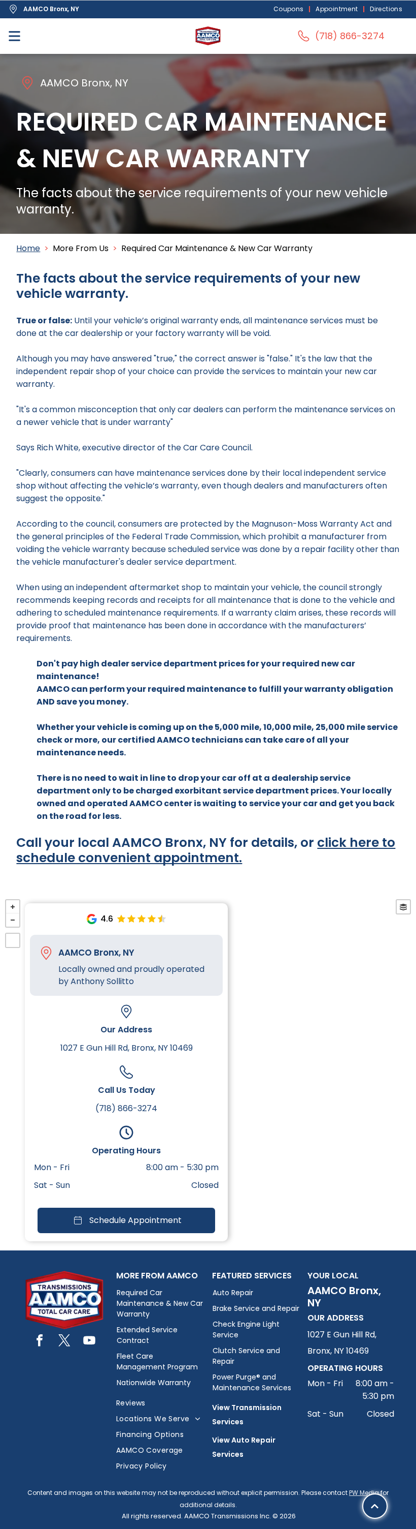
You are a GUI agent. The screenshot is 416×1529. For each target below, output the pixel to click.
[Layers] (403, 906)
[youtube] (89, 1341)
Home (28, 248)
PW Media (364, 1492)
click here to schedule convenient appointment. (205, 850)
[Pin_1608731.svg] (46, 953)
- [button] (12, 920)
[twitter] (64, 1341)
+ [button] (12, 906)
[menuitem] (289, 9)
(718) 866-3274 (126, 1108)
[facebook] (39, 1341)
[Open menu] (14, 36)
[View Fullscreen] (12, 940)
